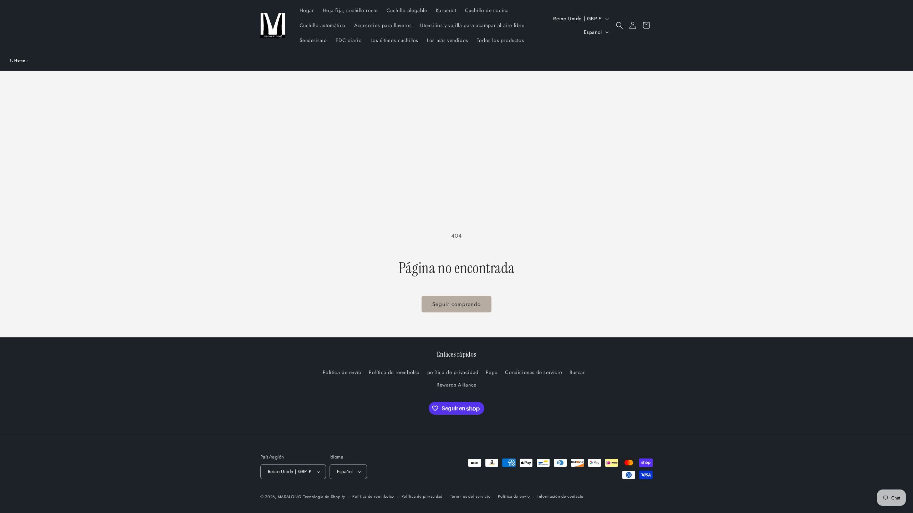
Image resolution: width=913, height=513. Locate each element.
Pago (492, 372)
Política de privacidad (422, 496)
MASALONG (290, 496)
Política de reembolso (394, 372)
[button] (619, 25)
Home (19, 60)
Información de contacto (560, 496)
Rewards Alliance (456, 384)
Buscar (577, 372)
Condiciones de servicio (533, 372)
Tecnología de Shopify (324, 496)
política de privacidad (453, 372)
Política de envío (342, 372)
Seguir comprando (456, 304)
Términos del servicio (470, 496)
